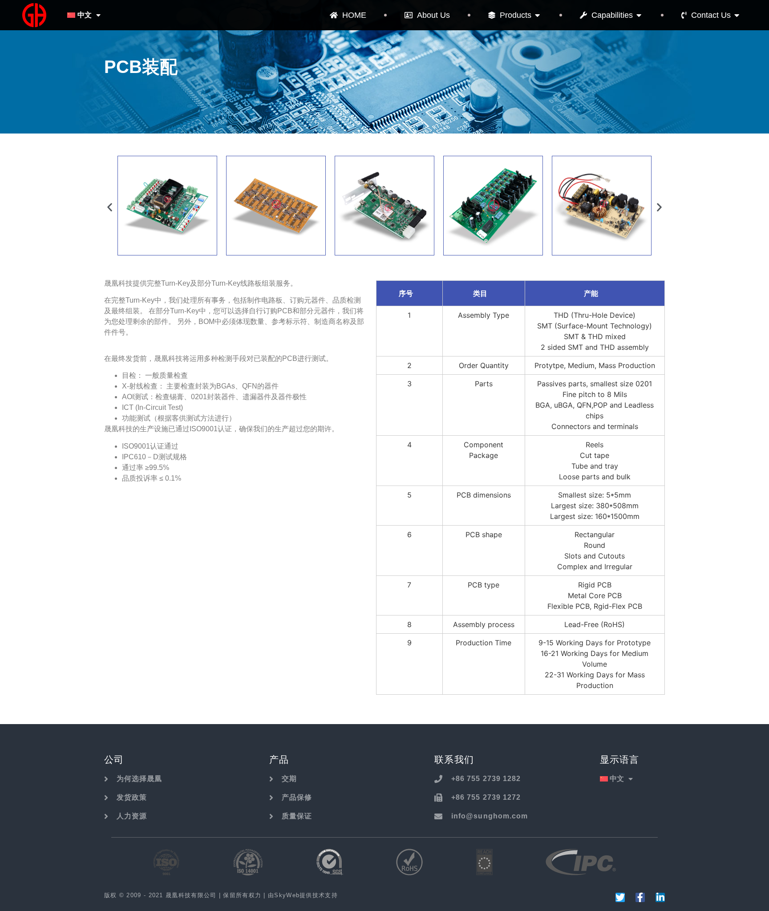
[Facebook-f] (640, 897)
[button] (109, 207)
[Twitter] (620, 897)
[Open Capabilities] (639, 15)
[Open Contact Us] (737, 15)
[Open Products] (538, 15)
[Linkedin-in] (660, 897)
